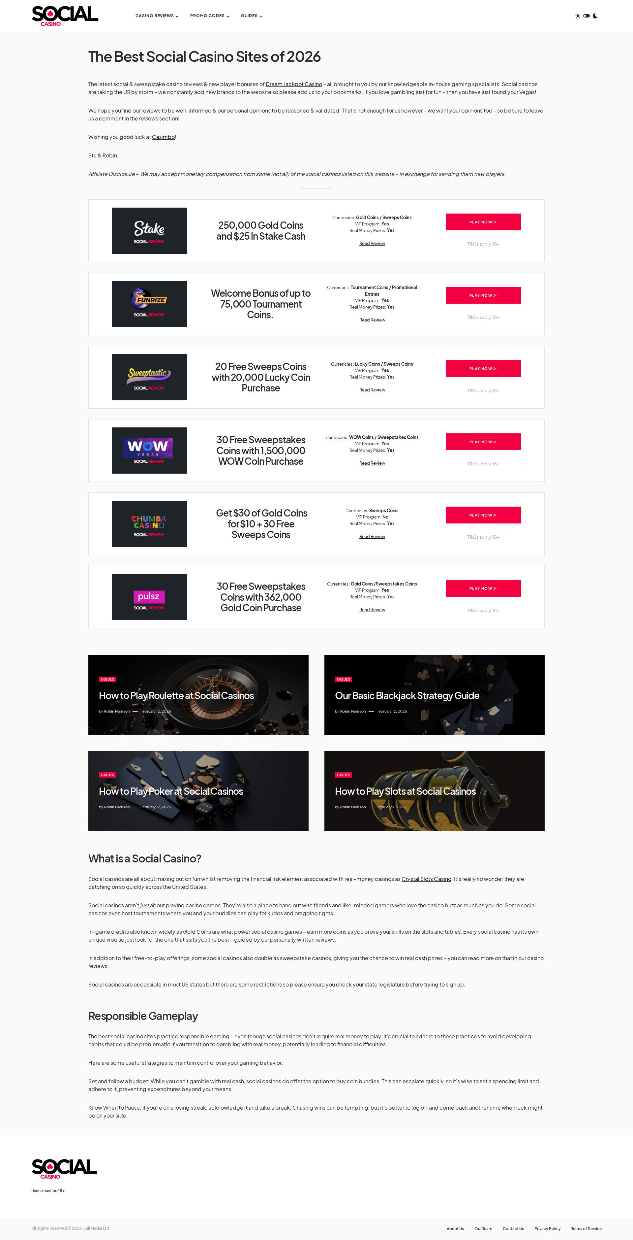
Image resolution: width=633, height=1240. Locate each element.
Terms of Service (586, 1229)
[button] (586, 16)
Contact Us (513, 1229)
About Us (455, 1229)
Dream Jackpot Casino (294, 84)
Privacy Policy (547, 1229)
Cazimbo (163, 136)
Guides (107, 679)
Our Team (483, 1229)
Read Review (372, 243)
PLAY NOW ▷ (483, 222)
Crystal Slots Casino (426, 878)
